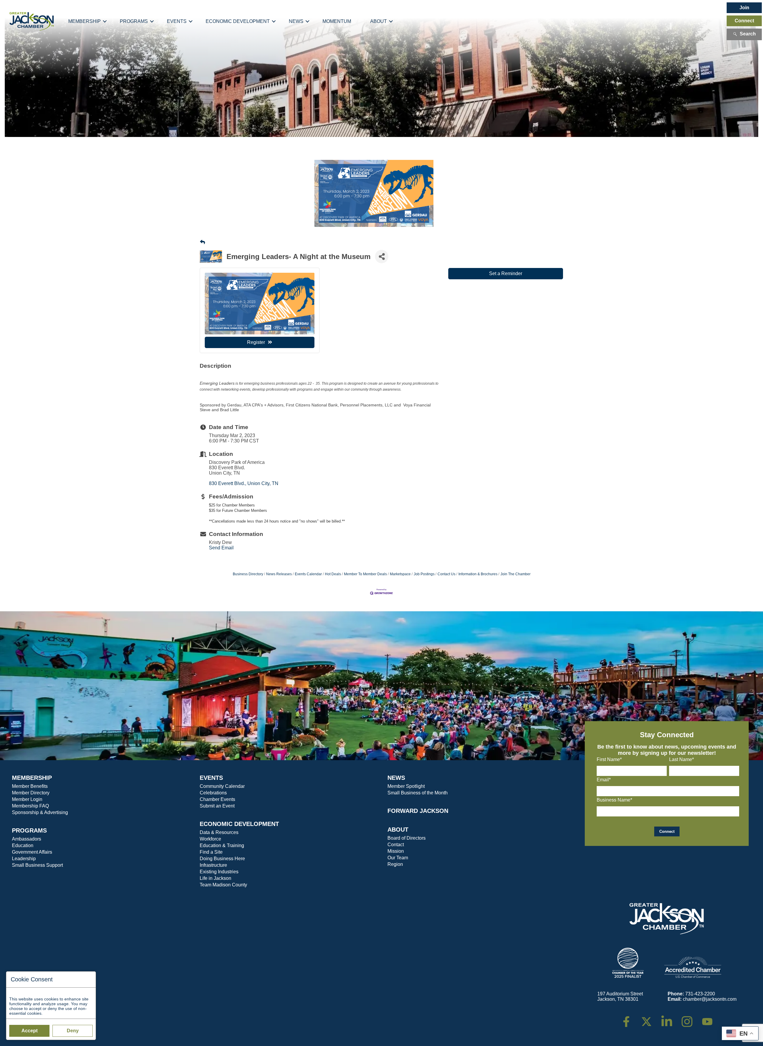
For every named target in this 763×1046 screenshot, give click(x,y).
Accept (29, 1030)
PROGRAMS (29, 830)
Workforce (210, 838)
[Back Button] (202, 242)
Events (177, 21)
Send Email (221, 547)
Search (748, 33)
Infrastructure (213, 865)
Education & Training (222, 845)
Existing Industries (219, 871)
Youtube (710, 1018)
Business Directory (248, 574)
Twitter (648, 1018)
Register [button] (256, 342)
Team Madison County (223, 884)
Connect (744, 20)
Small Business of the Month (417, 792)
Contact (395, 844)
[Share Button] (381, 256)
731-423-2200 (700, 993)
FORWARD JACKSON (417, 811)
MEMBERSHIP (32, 777)
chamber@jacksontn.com (709, 999)
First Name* (609, 759)
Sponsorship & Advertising (40, 812)
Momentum (336, 21)
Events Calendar (308, 574)
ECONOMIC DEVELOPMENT (239, 824)
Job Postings (424, 574)
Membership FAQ (30, 805)
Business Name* (614, 799)
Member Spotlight (406, 786)
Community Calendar (222, 786)
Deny (73, 1030)
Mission (395, 851)
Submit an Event (217, 805)
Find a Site (211, 852)
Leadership (24, 858)
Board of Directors (406, 838)
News (296, 21)
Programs (134, 21)
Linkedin (669, 1018)
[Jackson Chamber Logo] (32, 21)
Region (395, 864)
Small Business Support (37, 865)
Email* (604, 779)
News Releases (279, 574)
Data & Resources (219, 832)
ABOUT (397, 829)
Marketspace (400, 574)
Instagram (691, 1018)
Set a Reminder (505, 273)
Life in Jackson (215, 878)
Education (22, 845)
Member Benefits (30, 786)
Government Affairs (32, 852)
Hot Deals (333, 574)
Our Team (397, 857)
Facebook (630, 1018)
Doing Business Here (222, 858)
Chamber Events (217, 799)
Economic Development (238, 21)
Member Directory (30, 792)
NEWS (396, 777)
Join (744, 7)
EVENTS (211, 777)
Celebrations (213, 792)
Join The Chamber (515, 574)
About (378, 21)
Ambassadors (26, 838)
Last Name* (681, 759)
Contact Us (446, 574)
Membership (84, 21)
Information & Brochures (477, 574)
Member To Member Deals (365, 574)
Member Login (27, 799)
